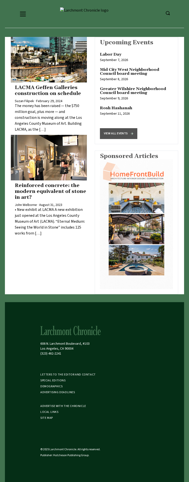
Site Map (46, 418)
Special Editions (53, 380)
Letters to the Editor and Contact (68, 375)
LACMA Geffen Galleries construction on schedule (48, 90)
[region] (136, 90)
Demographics (51, 386)
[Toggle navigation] (23, 14)
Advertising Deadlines (57, 392)
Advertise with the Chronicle (63, 406)
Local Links (49, 412)
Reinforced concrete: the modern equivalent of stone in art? (50, 191)
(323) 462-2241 (50, 353)
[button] (118, 133)
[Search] (167, 13)
